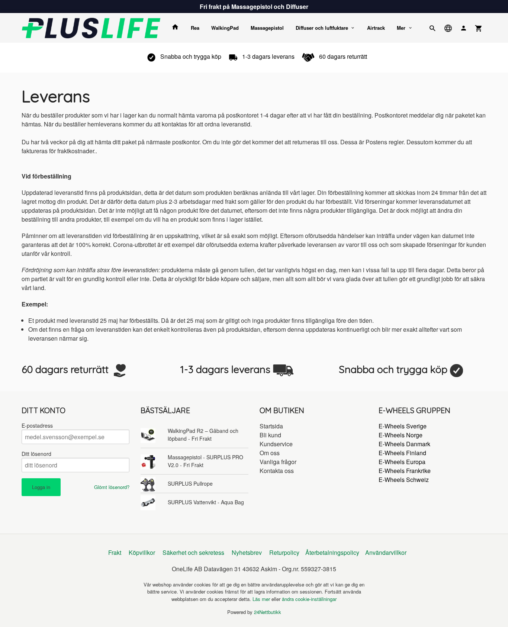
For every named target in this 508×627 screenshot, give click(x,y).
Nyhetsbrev (247, 552)
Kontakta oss (277, 470)
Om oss (270, 452)
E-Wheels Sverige (403, 426)
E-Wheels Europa (402, 461)
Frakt (114, 552)
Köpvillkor (142, 552)
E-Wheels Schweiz (404, 479)
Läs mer (262, 598)
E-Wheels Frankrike (405, 470)
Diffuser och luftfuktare (322, 27)
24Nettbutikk (267, 611)
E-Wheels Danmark (404, 444)
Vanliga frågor (278, 461)
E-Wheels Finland (402, 452)
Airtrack (376, 27)
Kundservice (276, 444)
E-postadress (37, 425)
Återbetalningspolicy (332, 552)
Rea (195, 27)
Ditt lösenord (36, 453)
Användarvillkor (385, 552)
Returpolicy (284, 552)
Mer (401, 27)
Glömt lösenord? (111, 487)
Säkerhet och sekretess (193, 552)
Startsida (271, 426)
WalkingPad (225, 27)
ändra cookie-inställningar (309, 598)
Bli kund (270, 435)
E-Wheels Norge (400, 435)
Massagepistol (267, 27)
